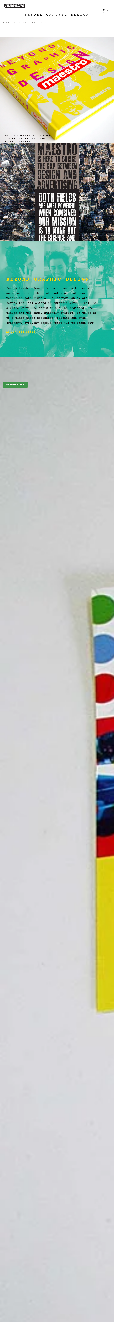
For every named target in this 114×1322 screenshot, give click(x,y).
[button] (28, 22)
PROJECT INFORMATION (26, 22)
